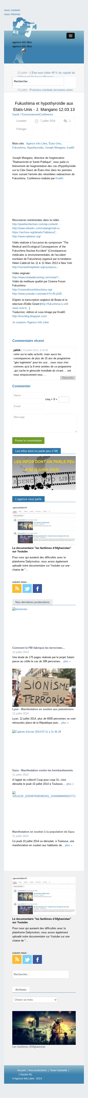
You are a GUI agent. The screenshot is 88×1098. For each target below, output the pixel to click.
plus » (67, 661)
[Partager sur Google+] (51, 129)
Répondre (67, 377)
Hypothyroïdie (35, 147)
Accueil (21, 1070)
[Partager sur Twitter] (63, 129)
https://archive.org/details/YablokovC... (35, 232)
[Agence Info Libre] (24, 27)
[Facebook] (37, 588)
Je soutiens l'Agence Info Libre (30, 322)
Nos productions (38, 1070)
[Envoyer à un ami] (18, 137)
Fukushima (18, 147)
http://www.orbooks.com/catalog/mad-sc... (37, 228)
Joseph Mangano (55, 147)
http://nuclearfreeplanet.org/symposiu (34, 267)
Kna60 (59, 178)
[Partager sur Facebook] (38, 129)
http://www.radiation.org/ (26, 236)
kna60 (70, 147)
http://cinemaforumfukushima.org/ (32, 289)
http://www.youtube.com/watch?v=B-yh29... (38, 293)
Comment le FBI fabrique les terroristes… (38, 647)
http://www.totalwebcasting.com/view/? (35, 277)
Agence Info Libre (36, 143)
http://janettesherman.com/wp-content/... (36, 224)
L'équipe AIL (25, 1074)
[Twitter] (27, 588)
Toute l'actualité (58, 1070)
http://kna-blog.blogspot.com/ (29, 316)
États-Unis (55, 143)
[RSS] (16, 588)
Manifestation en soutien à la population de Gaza (43, 831)
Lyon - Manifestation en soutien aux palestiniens (43, 709)
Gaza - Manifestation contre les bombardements (42, 770)
